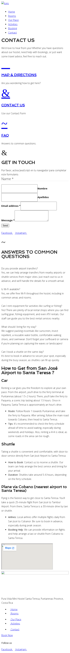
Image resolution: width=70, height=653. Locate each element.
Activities (13, 24)
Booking (12, 28)
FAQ (5, 135)
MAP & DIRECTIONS (19, 75)
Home (11, 11)
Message (8, 220)
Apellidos (43, 197)
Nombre (42, 188)
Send (5, 225)
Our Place (13, 20)
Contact (12, 32)
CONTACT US (13, 105)
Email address (11, 205)
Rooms (12, 16)
